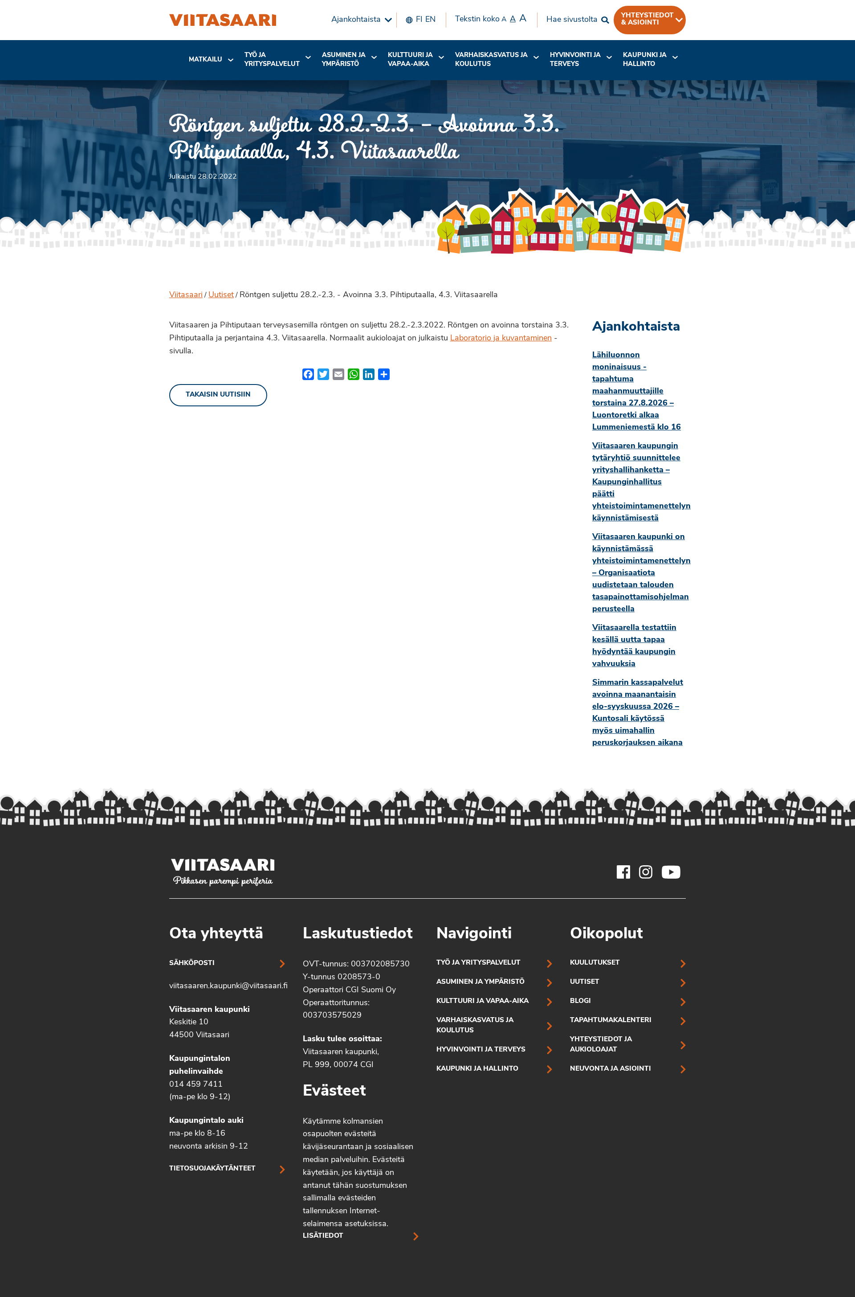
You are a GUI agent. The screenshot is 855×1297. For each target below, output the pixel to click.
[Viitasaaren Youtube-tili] (671, 872)
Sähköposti (192, 963)
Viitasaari (186, 295)
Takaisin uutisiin (218, 395)
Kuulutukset (595, 963)
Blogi (580, 1001)
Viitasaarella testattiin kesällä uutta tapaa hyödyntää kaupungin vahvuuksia (634, 646)
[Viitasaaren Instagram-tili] (645, 872)
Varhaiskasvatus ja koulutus (491, 60)
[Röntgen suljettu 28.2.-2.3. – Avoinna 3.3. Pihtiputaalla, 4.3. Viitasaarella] (222, 20)
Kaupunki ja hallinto (645, 60)
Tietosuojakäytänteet (212, 1169)
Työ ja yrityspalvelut (272, 60)
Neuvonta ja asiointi (610, 1069)
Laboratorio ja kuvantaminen (501, 339)
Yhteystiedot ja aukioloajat (601, 1044)
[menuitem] (359, 20)
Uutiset (221, 295)
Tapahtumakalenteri (610, 1020)
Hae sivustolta (572, 20)
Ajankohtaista (356, 20)
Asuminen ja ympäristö (344, 60)
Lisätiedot (323, 1236)
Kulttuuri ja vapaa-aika (410, 60)
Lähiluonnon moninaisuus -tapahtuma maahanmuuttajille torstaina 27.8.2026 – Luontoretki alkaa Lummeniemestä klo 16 (636, 392)
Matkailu (205, 60)
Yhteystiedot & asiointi (647, 19)
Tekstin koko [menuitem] (490, 19)
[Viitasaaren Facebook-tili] (623, 872)
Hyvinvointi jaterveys (575, 60)
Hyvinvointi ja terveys (480, 1050)
